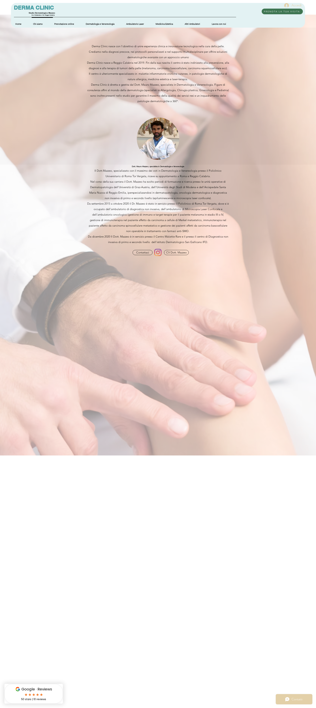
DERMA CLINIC (34, 7)
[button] (196, 22)
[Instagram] (157, 252)
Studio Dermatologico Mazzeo (42, 13)
